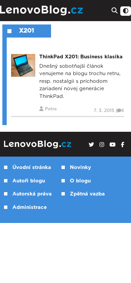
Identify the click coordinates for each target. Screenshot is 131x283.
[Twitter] (91, 145)
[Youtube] (113, 145)
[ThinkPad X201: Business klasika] (23, 65)
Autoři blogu (28, 180)
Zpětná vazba (87, 193)
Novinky (80, 167)
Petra (51, 109)
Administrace (29, 207)
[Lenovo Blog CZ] (42, 10)
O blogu (80, 180)
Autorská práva (32, 193)
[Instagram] (101, 145)
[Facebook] (122, 145)
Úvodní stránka (31, 167)
